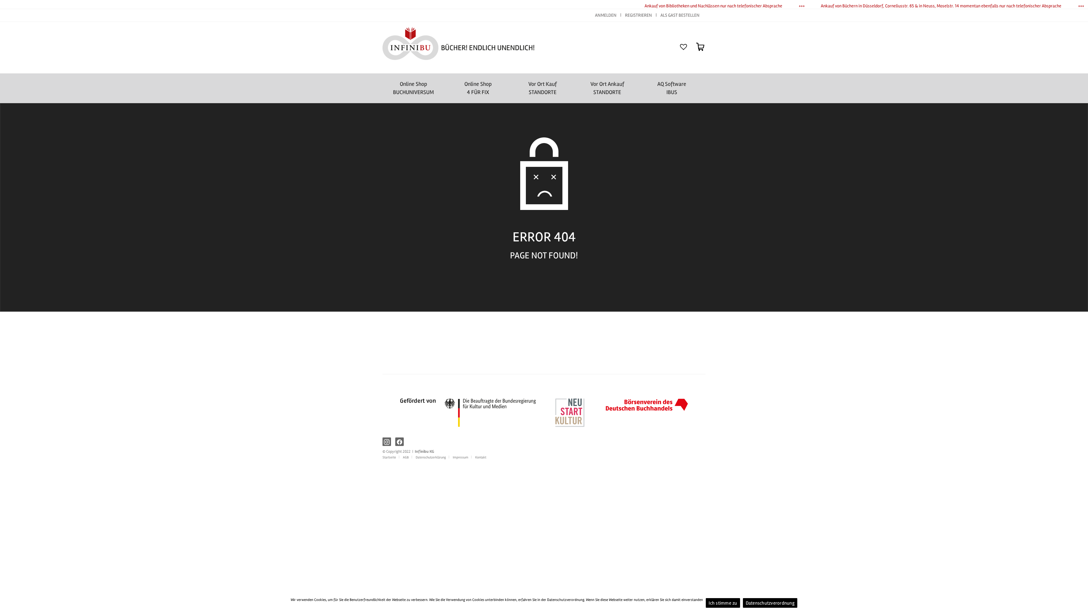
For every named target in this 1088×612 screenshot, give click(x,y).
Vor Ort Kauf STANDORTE (542, 88)
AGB (406, 457)
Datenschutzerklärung (431, 457)
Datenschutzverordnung (770, 603)
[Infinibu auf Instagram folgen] (386, 441)
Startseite (389, 457)
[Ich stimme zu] (1081, 600)
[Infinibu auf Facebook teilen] (399, 441)
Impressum (460, 457)
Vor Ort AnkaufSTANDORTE (607, 88)
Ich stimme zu (723, 603)
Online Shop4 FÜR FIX (478, 88)
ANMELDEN (606, 15)
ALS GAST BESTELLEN (680, 15)
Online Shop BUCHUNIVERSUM (413, 88)
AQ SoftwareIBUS (671, 88)
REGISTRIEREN (638, 15)
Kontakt (480, 457)
